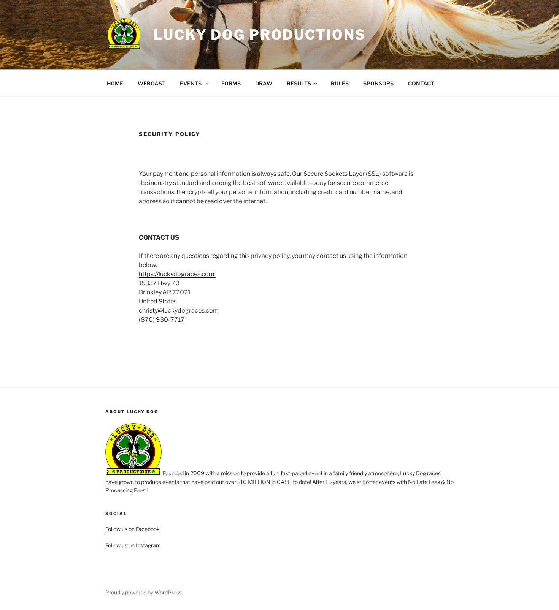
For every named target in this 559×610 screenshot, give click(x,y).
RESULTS (299, 83)
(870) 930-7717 (161, 319)
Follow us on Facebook (132, 529)
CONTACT (421, 83)
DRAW (263, 83)
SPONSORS (378, 83)
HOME (115, 83)
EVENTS (191, 83)
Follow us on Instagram (133, 545)
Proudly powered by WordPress (143, 592)
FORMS (231, 83)
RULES (340, 83)
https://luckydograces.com (177, 274)
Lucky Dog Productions (259, 34)
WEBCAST (151, 83)
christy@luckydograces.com (179, 310)
